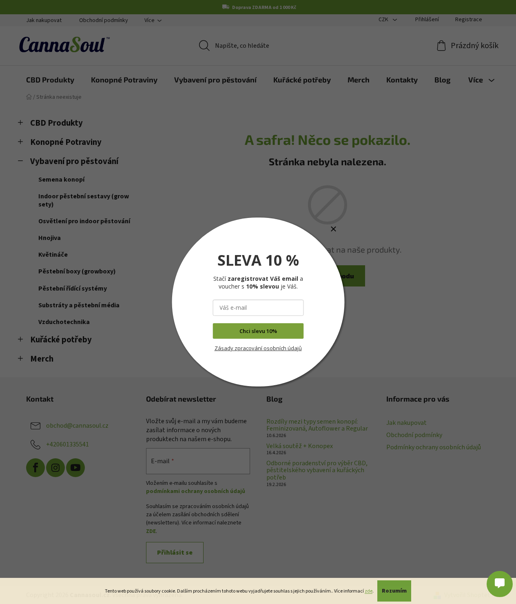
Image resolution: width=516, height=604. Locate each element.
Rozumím (394, 591)
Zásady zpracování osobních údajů (258, 348)
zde (368, 591)
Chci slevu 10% (258, 331)
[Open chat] (500, 582)
